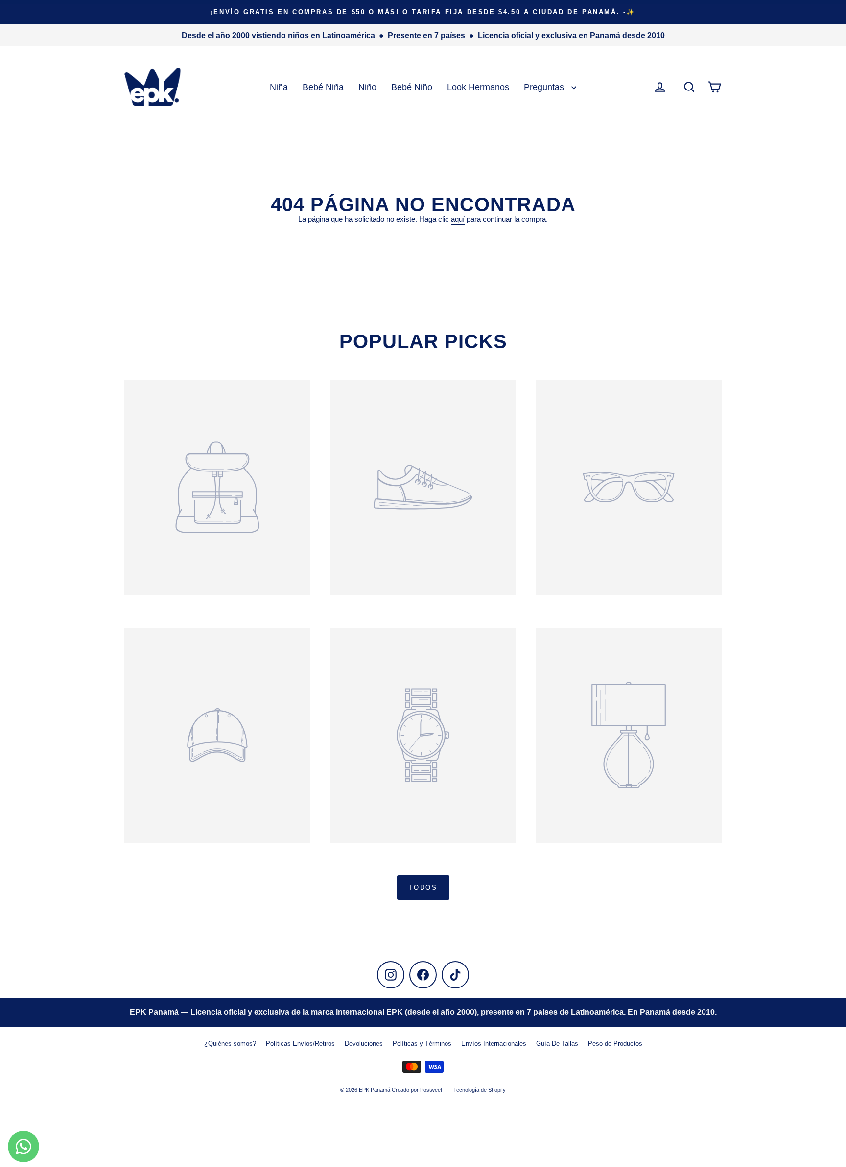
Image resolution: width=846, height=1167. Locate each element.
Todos (423, 887)
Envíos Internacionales (493, 1043)
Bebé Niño (411, 87)
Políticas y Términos (422, 1043)
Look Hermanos (478, 87)
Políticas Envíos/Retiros (300, 1043)
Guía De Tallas (557, 1043)
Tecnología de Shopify (479, 1090)
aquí (458, 219)
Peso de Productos (615, 1043)
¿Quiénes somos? (230, 1043)
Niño (367, 87)
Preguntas (545, 87)
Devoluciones (364, 1043)
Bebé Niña (323, 87)
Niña (279, 87)
